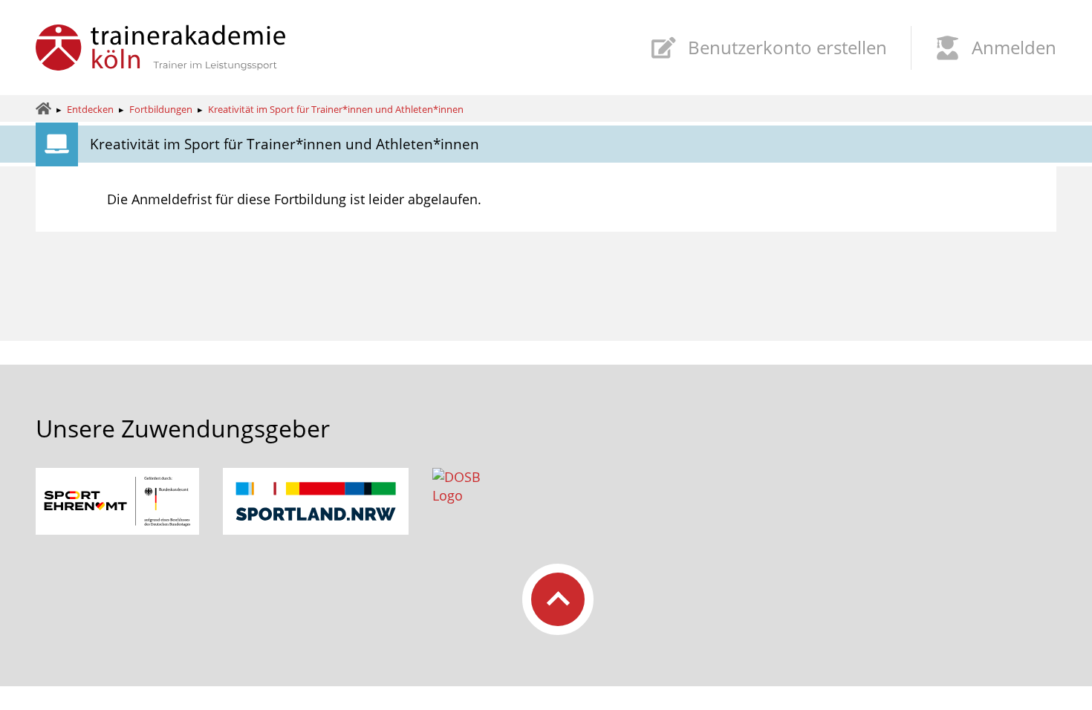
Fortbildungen (160, 109)
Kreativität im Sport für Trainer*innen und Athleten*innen (336, 109)
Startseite (43, 108)
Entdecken (90, 109)
